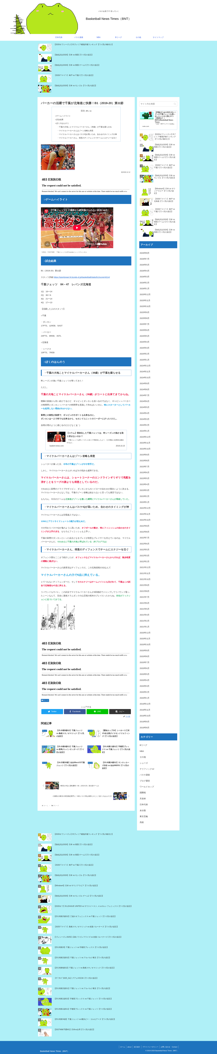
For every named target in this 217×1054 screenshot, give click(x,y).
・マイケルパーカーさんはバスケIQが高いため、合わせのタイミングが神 (87, 134)
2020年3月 (144, 686)
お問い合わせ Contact (169, 1047)
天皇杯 (143, 798)
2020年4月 (144, 680)
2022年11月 (145, 514)
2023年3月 (144, 490)
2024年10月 (145, 377)
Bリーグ (45, 700)
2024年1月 (144, 431)
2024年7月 (144, 395)
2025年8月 (144, 318)
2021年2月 (144, 621)
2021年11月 (145, 573)
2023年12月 (145, 437)
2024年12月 (145, 366)
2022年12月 (145, 508)
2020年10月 (145, 644)
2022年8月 (144, 532)
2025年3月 (144, 348)
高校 (142, 822)
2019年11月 (145, 710)
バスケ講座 (145, 775)
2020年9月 (144, 650)
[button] (120, 711)
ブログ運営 (145, 781)
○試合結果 (59, 119)
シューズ (144, 763)
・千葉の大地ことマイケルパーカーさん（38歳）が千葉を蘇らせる (84, 127)
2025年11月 (145, 300)
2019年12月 (145, 704)
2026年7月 (144, 259)
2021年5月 (144, 609)
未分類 (143, 810)
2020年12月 (145, 633)
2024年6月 (144, 401)
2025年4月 (144, 342)
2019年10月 (145, 716)
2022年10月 (145, 520)
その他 (143, 757)
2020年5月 (144, 674)
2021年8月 (144, 591)
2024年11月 (145, 371)
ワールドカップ (147, 787)
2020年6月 (144, 668)
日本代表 (144, 804)
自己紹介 (137, 1047)
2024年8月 (144, 389)
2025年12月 (145, 294)
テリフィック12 (147, 769)
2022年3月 (144, 555)
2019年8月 (144, 727)
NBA (142, 751)
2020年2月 (144, 692)
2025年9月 (144, 312)
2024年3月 (144, 419)
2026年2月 (144, 283)
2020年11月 (145, 638)
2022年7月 (144, 538)
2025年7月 (144, 324)
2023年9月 (144, 455)
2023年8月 (144, 460)
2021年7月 (144, 597)
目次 (83, 111)
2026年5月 (144, 265)
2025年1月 (144, 360)
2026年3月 (144, 277)
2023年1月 (144, 502)
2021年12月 (145, 567)
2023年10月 (145, 449)
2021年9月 (144, 585)
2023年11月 (145, 443)
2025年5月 (144, 336)
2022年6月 (144, 544)
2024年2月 (144, 425)
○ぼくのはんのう (62, 123)
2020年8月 (144, 656)
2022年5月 (144, 549)
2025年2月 (144, 354)
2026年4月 (144, 271)
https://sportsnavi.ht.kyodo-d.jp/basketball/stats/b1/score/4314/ (82, 277)
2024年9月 (144, 383)
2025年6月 (144, 330)
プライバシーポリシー (150, 1047)
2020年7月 (144, 662)
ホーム (122, 1047)
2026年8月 (144, 253)
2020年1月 (144, 698)
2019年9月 (144, 721)
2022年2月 (144, 561)
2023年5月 (144, 478)
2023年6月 (144, 472)
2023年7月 (144, 466)
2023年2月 (144, 496)
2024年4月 (144, 413)
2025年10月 (145, 306)
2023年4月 (144, 484)
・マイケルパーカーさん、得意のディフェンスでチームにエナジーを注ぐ (87, 138)
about (129, 1047)
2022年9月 (144, 526)
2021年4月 (144, 615)
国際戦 (143, 792)
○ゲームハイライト (63, 116)
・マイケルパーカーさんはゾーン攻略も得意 (75, 131)
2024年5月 (144, 407)
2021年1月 (144, 627)
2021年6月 (144, 603)
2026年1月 (144, 288)
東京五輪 (144, 816)
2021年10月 (145, 579)
